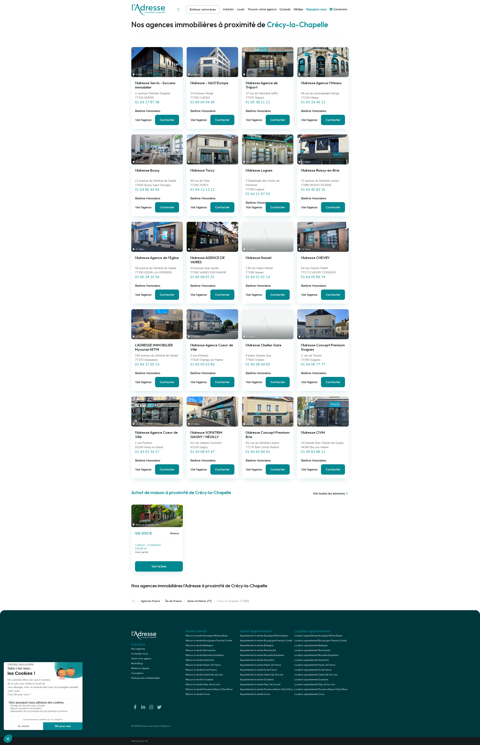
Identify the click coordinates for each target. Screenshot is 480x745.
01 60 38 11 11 (258, 102)
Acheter (228, 9)
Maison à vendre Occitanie (199, 679)
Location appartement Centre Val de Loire (316, 674)
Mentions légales (140, 668)
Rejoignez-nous (316, 9)
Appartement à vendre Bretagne (256, 645)
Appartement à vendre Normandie (258, 650)
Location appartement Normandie (312, 650)
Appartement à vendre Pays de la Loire (260, 684)
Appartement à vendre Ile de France (258, 669)
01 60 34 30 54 (147, 277)
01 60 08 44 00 (258, 364)
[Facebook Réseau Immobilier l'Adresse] (135, 707)
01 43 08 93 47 (202, 451)
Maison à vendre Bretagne (199, 645)
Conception (137, 673)
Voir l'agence (143, 120)
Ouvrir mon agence (141, 658)
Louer (241, 9)
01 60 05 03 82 (202, 364)
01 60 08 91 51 (202, 277)
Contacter (167, 120)
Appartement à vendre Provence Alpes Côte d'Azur (266, 689)
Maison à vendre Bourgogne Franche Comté (209, 640)
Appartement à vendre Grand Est (257, 660)
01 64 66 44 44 (147, 189)
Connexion (339, 9)
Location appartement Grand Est (311, 660)
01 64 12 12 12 (202, 189)
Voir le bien (159, 566)
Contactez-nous (139, 653)
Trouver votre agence (262, 9)
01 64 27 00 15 (147, 364)
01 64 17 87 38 (147, 102)
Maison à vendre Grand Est (200, 660)
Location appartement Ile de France (312, 669)
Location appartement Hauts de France (314, 664)
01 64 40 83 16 (313, 189)
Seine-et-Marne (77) (199, 601)
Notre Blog (137, 663)
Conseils (285, 9)
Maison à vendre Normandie (200, 650)
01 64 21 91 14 (258, 277)
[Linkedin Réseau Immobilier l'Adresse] (143, 707)
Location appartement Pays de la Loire (314, 684)
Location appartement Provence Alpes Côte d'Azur (320, 689)
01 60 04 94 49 (202, 102)
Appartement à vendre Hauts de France (260, 664)
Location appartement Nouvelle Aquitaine (316, 655)
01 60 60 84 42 (258, 451)
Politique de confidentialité (145, 678)
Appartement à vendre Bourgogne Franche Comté (266, 640)
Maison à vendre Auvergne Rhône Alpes (207, 635)
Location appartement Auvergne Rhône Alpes (318, 635)
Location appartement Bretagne (311, 645)
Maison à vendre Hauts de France (203, 664)
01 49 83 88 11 (313, 451)
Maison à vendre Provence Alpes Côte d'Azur (209, 689)
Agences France (150, 601)
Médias (298, 9)
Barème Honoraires (147, 111)
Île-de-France (174, 601)
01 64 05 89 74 (313, 277)
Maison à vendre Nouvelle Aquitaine (205, 655)
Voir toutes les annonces (329, 493)
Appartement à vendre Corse (255, 694)
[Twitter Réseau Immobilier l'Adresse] (159, 707)
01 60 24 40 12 (313, 102)
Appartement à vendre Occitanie (257, 679)
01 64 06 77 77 (313, 364)
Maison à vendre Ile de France (201, 669)
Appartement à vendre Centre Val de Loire (261, 674)
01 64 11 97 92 (258, 194)
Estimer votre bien (203, 9)
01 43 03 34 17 (147, 451)
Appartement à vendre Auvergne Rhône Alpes (264, 635)
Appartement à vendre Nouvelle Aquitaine (262, 655)
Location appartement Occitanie (311, 679)
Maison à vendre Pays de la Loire (203, 684)
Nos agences (138, 648)
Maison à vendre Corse (198, 694)
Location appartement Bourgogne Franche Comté (320, 640)
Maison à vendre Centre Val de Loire (204, 674)
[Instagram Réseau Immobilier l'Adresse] (151, 707)
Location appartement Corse (309, 694)
